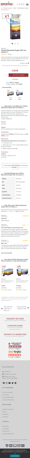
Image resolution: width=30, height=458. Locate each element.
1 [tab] (12, 43)
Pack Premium (6, 431)
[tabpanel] (15, 26)
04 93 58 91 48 (6, 371)
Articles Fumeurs (8, 8)
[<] (1, 274)
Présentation (5, 426)
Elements (3, 48)
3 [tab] (17, 43)
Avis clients (5, 416)
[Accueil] (1, 8)
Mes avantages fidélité (8, 397)
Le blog (4, 411)
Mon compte (5, 394)
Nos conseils (5, 414)
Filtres (14, 8)
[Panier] (23, 4)
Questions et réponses (7, 409)
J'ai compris (15, 456)
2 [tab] (15, 43)
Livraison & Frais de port (8, 399)
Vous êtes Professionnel (8, 433)
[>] (28, 274)
